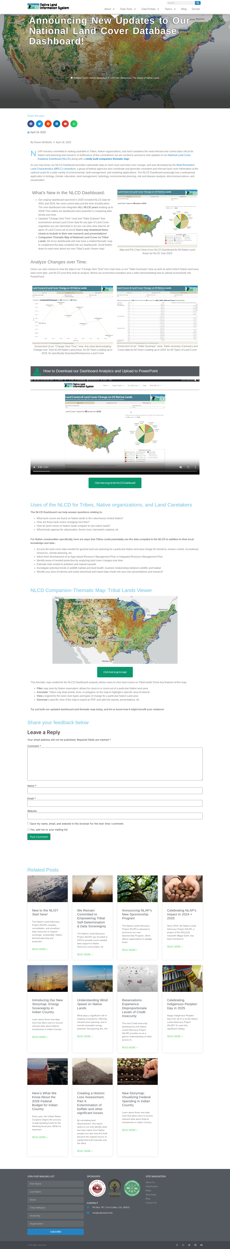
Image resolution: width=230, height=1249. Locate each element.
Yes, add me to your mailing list (48, 829)
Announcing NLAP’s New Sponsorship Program (137, 914)
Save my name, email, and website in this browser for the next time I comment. (77, 823)
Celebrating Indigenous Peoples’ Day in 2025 (182, 1004)
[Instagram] (183, 1245)
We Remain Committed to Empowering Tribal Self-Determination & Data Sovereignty (91, 918)
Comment (34, 746)
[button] (30, 123)
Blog (184, 9)
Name (31, 785)
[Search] (198, 3)
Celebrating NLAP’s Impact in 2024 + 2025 (181, 914)
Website (32, 811)
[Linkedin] (195, 1245)
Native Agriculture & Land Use (104, 78)
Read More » (40, 949)
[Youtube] (201, 1245)
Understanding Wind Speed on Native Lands (92, 1004)
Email (31, 798)
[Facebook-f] (177, 1245)
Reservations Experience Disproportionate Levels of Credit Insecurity (134, 1008)
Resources (125, 78)
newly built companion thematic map (107, 159)
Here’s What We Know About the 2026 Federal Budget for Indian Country (45, 1101)
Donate (196, 9)
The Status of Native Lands (145, 78)
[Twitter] (189, 1245)
